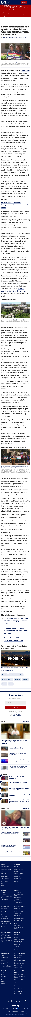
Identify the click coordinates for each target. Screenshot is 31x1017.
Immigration (4, 873)
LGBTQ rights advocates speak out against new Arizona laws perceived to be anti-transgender (14, 61)
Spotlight (3, 926)
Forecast (16, 866)
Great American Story (19, 918)
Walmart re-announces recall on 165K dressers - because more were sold (18, 767)
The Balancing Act (18, 911)
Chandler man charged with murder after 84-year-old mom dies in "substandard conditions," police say (15, 742)
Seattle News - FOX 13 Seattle (6, 941)
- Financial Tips (4, 899)
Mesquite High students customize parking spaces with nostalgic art (11, 852)
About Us (17, 932)
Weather (17, 864)
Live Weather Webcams (4, 959)
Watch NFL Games (18, 974)
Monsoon (16, 868)
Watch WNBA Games (19, 991)
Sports (25, 679)
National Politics (18, 901)
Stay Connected (19, 953)
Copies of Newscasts (19, 939)
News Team (17, 944)
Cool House (4, 914)
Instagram (3, 976)
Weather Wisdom (18, 880)
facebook (6, 1001)
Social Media (5, 971)
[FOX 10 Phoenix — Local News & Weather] (5, 2)
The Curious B (17, 913)
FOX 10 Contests (18, 955)
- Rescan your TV (18, 948)
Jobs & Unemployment (6, 896)
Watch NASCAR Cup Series (19, 981)
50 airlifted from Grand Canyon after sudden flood (18, 754)
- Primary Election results (18, 895)
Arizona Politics (7, 679)
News (11, 684)
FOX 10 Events (17, 957)
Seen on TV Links (5, 881)
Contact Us (17, 937)
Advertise (16, 934)
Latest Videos (5, 808)
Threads (3, 981)
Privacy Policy (17, 714)
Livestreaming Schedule (4, 962)
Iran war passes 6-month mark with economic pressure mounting (9, 846)
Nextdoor (3, 985)
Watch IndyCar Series (19, 984)
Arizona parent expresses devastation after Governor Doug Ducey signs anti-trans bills (14, 467)
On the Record (17, 922)
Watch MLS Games (18, 993)
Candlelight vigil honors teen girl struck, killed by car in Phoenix (15, 828)
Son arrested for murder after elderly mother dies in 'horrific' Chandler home (10, 833)
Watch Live (24, 2)
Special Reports (4, 925)
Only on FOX (5, 906)
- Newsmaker (17, 899)
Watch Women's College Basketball (18, 989)
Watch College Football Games (19, 977)
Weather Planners (18, 873)
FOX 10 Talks (17, 915)
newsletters (25, 1001)
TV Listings (16, 946)
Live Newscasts (4, 957)
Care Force (3, 910)
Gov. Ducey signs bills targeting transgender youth (13, 319)
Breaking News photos (19, 963)
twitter (8, 1001)
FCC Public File (17, 943)
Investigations (4, 918)
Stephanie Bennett (12, 37)
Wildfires (16, 871)
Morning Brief (4, 876)
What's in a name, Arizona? (18, 928)
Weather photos (18, 967)
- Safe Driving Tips (5, 887)
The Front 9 (17, 917)
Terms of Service (16, 715)
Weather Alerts (17, 875)
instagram (11, 1001)
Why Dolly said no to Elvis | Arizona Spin (10, 839)
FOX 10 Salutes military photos (19, 961)
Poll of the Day (4, 880)
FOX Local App (4, 965)
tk (17, 1001)
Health (10, 39)
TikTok (2, 974)
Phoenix (17, 679)
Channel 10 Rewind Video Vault (5, 912)
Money (3, 890)
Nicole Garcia (5, 37)
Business (3, 892)
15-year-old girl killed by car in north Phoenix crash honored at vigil (18, 747)
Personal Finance (5, 897)
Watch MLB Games (18, 979)
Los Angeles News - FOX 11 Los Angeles (6, 935)
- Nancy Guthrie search (6, 923)
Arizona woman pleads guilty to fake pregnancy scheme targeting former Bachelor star (19, 801)
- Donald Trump (18, 902)
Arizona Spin (4, 908)
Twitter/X (3, 979)
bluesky (19, 1001)
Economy (3, 894)
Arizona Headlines (5, 866)
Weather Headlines (18, 869)
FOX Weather (17, 881)
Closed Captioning (18, 936)
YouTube (3, 973)
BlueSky (3, 983)
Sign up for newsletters (19, 959)
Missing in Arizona (5, 921)
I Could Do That (18, 920)
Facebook (3, 978)
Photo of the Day (18, 965)
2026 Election (17, 892)
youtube (14, 1001)
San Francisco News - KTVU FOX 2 (6, 938)
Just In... (3, 721)
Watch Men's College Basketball (19, 986)
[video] (15, 818)
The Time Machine (18, 923)
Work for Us (17, 949)
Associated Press (4, 39)
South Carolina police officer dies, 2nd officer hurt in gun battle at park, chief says (19, 760)
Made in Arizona (5, 920)
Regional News (6, 932)
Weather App (17, 876)
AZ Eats (16, 910)
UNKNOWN (17, 925)
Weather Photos (18, 878)
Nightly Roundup (5, 878)
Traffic (2, 885)
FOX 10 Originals (19, 906)
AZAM (2, 868)
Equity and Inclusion (16, 675)
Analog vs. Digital (18, 908)
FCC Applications (18, 941)
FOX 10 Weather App (6, 966)
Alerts (4, 684)
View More (26, 721)
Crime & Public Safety (6, 869)
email (22, 1001)
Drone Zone (4, 916)
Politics (16, 890)
